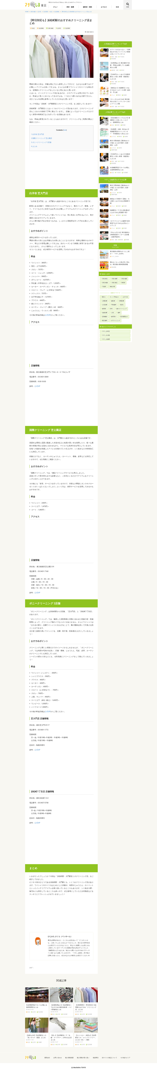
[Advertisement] (61, 169)
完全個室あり (124, 316)
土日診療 (104, 304)
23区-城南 (50, 28)
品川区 (59, 28)
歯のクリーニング (121, 308)
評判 (111, 308)
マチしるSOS (115, 256)
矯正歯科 (104, 320)
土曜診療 (104, 301)
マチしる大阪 (106, 335)
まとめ (34, 146)
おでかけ (104, 7)
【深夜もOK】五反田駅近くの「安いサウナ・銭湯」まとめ (36, 1036)
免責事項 (95, 1057)
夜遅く (122, 304)
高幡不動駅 (114, 150)
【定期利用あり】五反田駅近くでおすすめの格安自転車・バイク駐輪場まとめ (61, 1007)
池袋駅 (125, 95)
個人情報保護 (69, 1057)
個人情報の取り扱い (83, 1057)
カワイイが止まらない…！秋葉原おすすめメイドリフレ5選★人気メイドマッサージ (120, 52)
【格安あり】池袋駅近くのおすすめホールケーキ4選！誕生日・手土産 (120, 90)
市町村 (123, 282)
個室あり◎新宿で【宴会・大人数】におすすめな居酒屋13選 (120, 201)
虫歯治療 (104, 312)
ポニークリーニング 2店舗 (41, 142)
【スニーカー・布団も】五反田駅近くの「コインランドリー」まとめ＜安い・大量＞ (85, 1037)
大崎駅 (40, 1042)
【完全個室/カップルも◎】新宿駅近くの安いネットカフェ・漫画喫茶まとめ (120, 120)
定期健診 (104, 316)
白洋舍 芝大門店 (37, 134)
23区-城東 (114, 278)
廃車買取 (114, 267)
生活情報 (41, 28)
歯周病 (104, 308)
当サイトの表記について (109, 1057)
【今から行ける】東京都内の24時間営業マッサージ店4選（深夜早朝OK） (119, 235)
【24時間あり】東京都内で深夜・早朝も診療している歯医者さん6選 (120, 65)
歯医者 (113, 301)
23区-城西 (124, 278)
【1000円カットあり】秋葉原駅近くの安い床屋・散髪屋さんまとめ (120, 77)
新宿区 (122, 70)
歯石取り (113, 316)
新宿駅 (123, 125)
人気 (112, 312)
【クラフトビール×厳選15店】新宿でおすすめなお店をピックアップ (120, 223)
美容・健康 (70, 7)
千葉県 (104, 286)
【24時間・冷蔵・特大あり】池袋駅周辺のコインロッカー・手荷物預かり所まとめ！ (120, 131)
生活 (117, 7)
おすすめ (125, 297)
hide (65, 130)
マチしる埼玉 (106, 331)
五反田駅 (67, 28)
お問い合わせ (57, 1057)
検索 (127, 7)
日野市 (120, 148)
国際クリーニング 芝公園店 (41, 138)
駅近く (104, 297)
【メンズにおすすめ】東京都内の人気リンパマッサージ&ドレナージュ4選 (120, 101)
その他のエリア (125, 1057)
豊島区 (119, 95)
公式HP (47, 315)
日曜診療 (121, 301)
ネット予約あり (114, 297)
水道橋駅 (125, 172)
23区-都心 (105, 278)
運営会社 (47, 1057)
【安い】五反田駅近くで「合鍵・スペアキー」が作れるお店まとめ (61, 1037)
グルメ (55, 7)
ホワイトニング (115, 320)
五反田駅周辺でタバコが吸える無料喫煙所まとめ (36, 1006)
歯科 (119, 312)
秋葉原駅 (113, 58)
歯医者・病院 (87, 7)
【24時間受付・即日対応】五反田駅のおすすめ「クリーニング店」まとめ (85, 1007)
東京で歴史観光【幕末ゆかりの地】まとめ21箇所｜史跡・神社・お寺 (120, 143)
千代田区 (122, 57)
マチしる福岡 (106, 339)
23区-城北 (114, 282)
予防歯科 (113, 304)
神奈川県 (112, 286)
